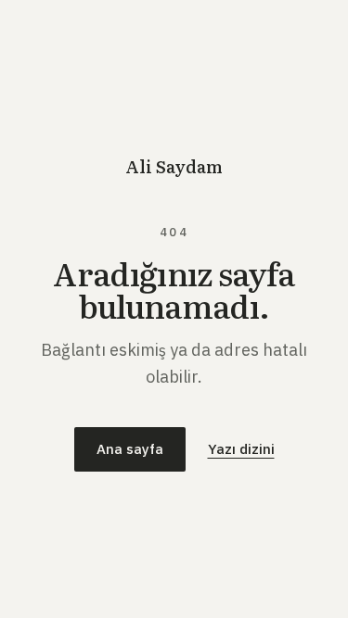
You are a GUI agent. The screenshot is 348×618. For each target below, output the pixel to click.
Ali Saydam (174, 166)
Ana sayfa (130, 449)
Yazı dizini (241, 449)
